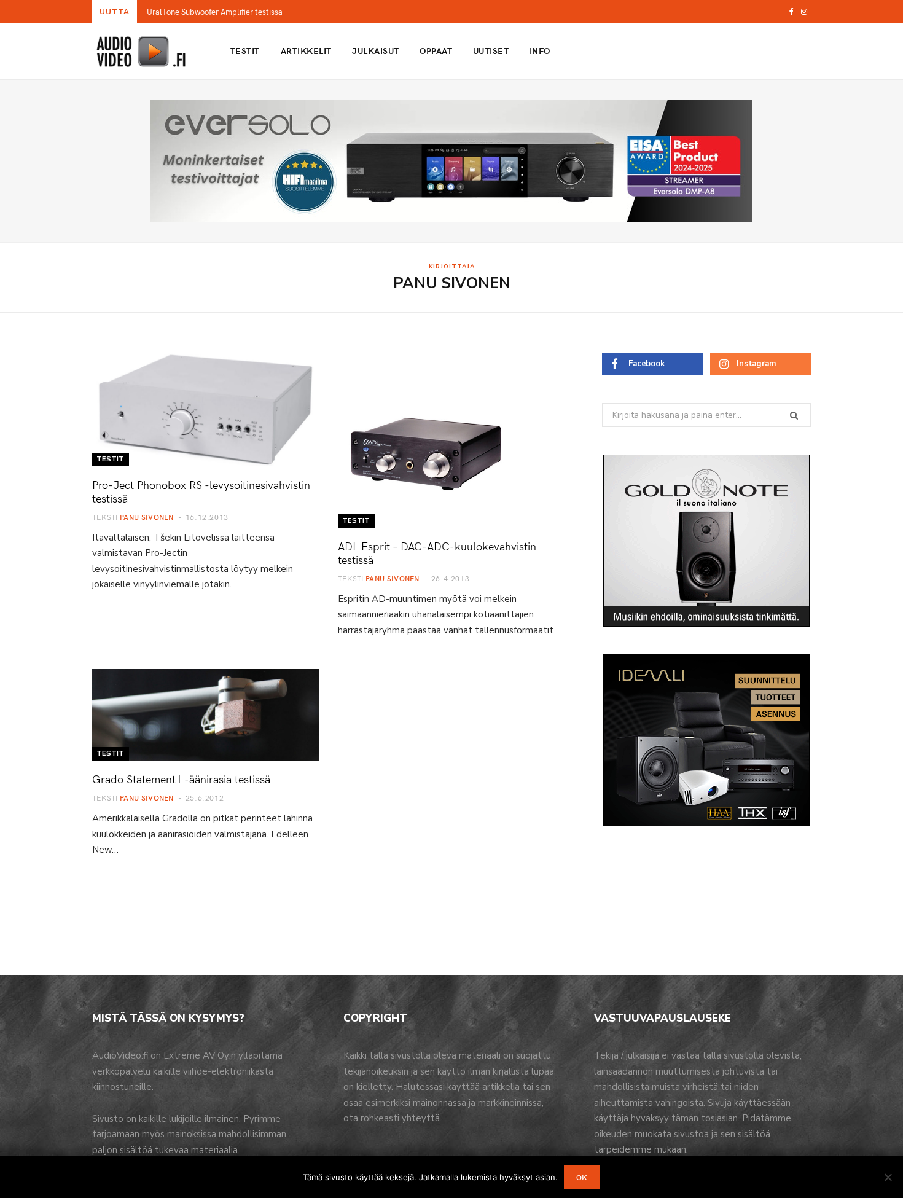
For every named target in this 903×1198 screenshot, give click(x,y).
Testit (245, 51)
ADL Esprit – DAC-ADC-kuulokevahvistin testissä (437, 552)
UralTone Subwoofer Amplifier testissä (215, 12)
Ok (582, 1177)
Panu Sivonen (147, 517)
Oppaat (436, 51)
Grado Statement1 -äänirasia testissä (181, 778)
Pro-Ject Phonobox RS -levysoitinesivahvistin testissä (201, 491)
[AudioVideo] (141, 51)
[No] (888, 1177)
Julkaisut (375, 51)
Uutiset (491, 51)
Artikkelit (306, 51)
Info (540, 51)
